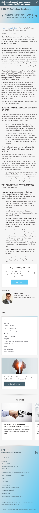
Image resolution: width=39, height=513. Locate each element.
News (5, 346)
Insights (6, 339)
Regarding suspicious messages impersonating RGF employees (17, 3)
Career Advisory (9, 326)
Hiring (6, 333)
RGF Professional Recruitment (10, 487)
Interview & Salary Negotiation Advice (16, 341)
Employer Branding (10, 331)
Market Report (8, 344)
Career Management (11, 328)
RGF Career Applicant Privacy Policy (12, 466)
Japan (3, 478)
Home (3, 28)
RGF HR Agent (6, 485)
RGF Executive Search (8, 490)
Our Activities (8, 349)
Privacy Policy (6, 464)
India (22, 476)
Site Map (4, 461)
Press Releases (9, 352)
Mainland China (6, 476)
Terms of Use (5, 469)
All (5, 320)
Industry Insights (9, 336)
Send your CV (19, 282)
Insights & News (12, 28)
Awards (6, 323)
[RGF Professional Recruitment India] (16, 9)
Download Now (16, 384)
